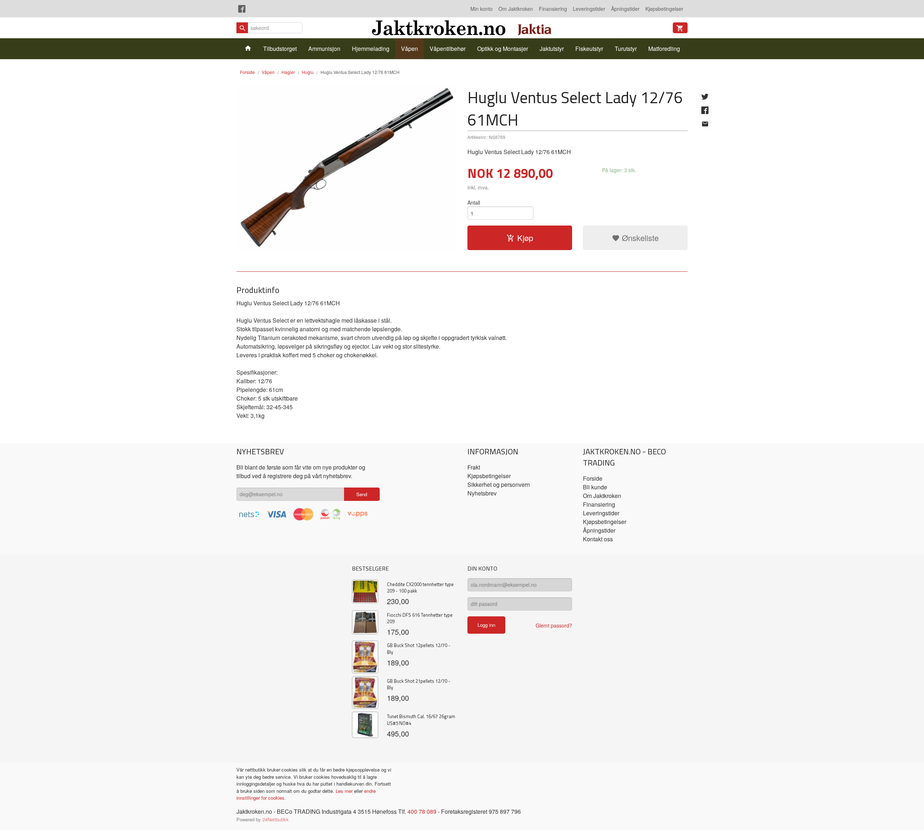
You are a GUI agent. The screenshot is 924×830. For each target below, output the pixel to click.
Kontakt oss (598, 539)
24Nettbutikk (275, 819)
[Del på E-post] (704, 123)
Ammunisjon (324, 48)
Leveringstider (589, 8)
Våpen (409, 48)
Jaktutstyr (552, 48)
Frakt (473, 467)
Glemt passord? (554, 625)
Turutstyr (626, 48)
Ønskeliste (639, 237)
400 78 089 (421, 811)
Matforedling (664, 48)
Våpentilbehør (448, 48)
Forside (247, 72)
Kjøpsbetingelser (664, 8)
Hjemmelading (370, 48)
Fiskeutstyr (589, 48)
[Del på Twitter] (704, 96)
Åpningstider (625, 8)
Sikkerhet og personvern (498, 484)
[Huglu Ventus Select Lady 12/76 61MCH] (346, 167)
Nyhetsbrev (482, 493)
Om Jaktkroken (515, 8)
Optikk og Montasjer (502, 48)
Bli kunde (595, 487)
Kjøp (525, 237)
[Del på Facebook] (704, 110)
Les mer (345, 790)
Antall (473, 202)
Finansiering (553, 8)
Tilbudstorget (280, 48)
